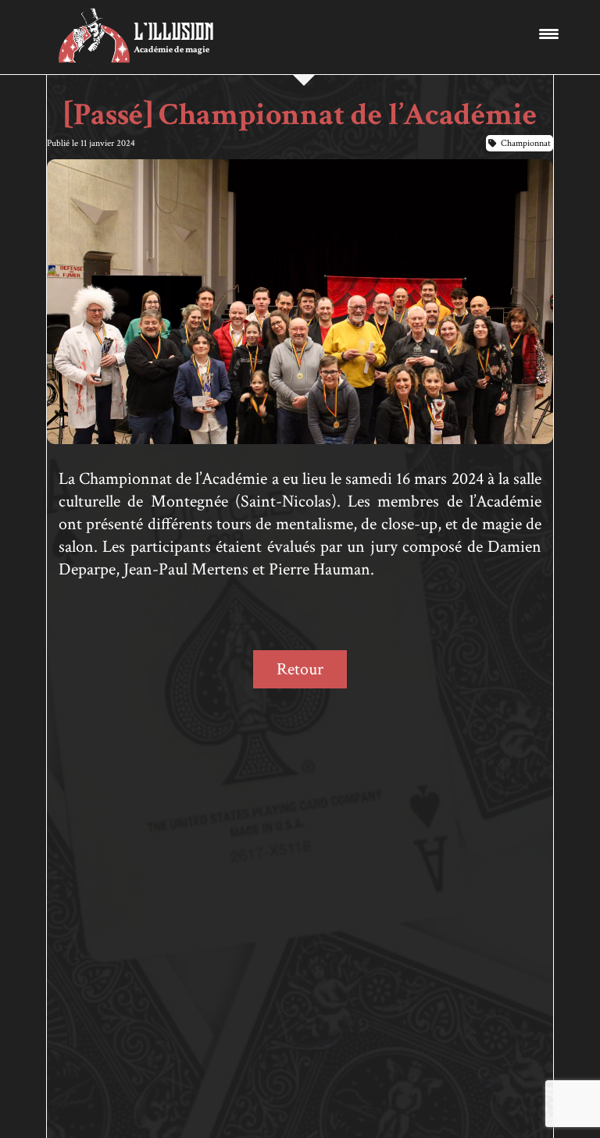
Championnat (526, 143)
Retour (300, 669)
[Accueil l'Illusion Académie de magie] (94, 37)
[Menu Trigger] (548, 33)
